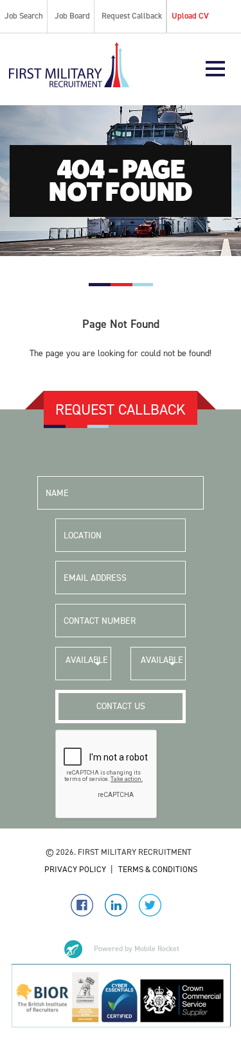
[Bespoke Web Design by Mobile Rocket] (120, 949)
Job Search (23, 15)
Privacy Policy (75, 869)
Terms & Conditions (157, 869)
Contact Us (120, 706)
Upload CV (190, 15)
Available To (162, 667)
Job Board (72, 15)
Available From (87, 667)
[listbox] (83, 663)
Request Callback (132, 15)
